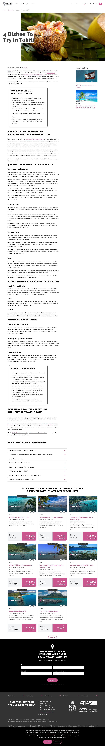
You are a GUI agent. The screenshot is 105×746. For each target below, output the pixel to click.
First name (24, 664)
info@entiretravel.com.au (46, 712)
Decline (57, 741)
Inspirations (11, 10)
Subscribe (52, 680)
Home (4, 10)
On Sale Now (35, 3)
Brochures (79, 3)
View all (52, 637)
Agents (73, 3)
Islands (25, 67)
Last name (56, 664)
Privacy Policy (51, 734)
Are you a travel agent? (59, 671)
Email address (25, 671)
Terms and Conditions (59, 684)
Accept (47, 741)
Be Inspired (26, 3)
